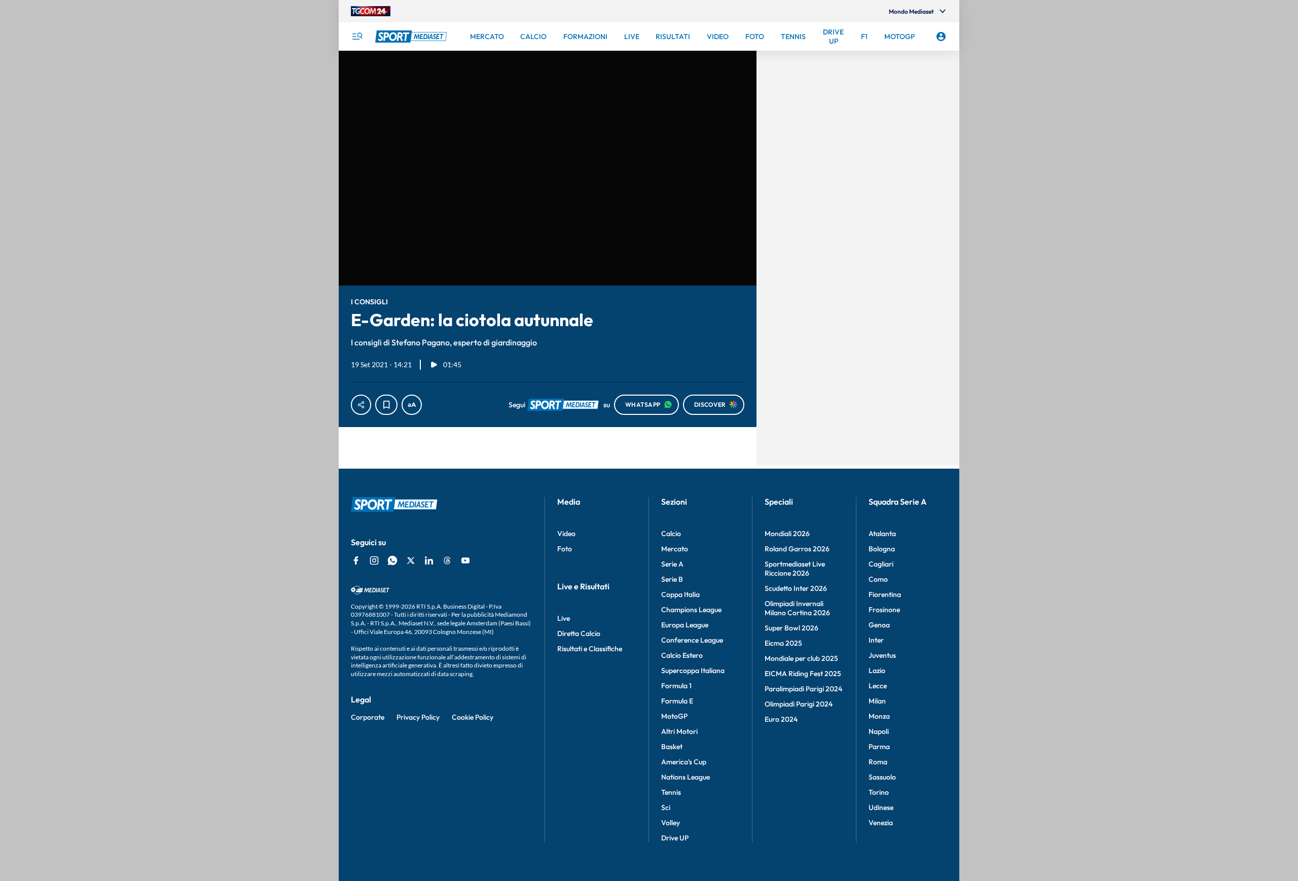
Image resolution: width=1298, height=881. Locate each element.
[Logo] (412, 36)
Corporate (367, 717)
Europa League (684, 624)
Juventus (882, 655)
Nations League (685, 777)
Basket (671, 746)
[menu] (357, 36)
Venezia (881, 822)
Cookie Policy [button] (472, 717)
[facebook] (356, 560)
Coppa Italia (680, 594)
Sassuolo (882, 777)
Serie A (672, 564)
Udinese (881, 807)
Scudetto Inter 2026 (796, 588)
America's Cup (683, 761)
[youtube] (465, 560)
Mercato (674, 548)
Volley (670, 822)
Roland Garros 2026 (797, 548)
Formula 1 (676, 685)
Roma (878, 761)
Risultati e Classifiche (589, 648)
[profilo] (941, 36)
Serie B (672, 579)
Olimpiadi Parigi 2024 (799, 704)
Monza (879, 716)
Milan (877, 701)
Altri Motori (679, 731)
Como (878, 579)
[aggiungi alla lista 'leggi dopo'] (386, 405)
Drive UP (675, 837)
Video (566, 533)
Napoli (879, 731)
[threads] (447, 560)
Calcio (671, 533)
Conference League (692, 640)
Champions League (691, 609)
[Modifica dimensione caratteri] (412, 405)
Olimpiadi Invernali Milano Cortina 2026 (797, 608)
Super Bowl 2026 (791, 627)
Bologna (882, 548)
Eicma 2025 (783, 643)
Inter (876, 640)
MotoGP (674, 716)
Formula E (677, 701)
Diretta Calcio (578, 633)
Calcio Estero (682, 655)
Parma (879, 746)
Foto (564, 548)
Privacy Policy (418, 717)
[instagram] (374, 560)
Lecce (878, 685)
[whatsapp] (392, 560)
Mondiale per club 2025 (801, 658)
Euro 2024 (781, 719)
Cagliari (881, 564)
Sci (665, 807)
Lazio (877, 670)
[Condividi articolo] (361, 405)
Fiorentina (885, 594)
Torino (879, 792)
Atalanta (882, 533)
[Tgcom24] (370, 11)
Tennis (671, 792)
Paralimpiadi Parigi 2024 (803, 688)
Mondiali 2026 (787, 533)
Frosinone (884, 609)
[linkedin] (429, 560)
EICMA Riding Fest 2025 (803, 673)
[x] (411, 560)
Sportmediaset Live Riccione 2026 (795, 568)
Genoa (879, 624)
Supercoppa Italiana (693, 670)
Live (563, 618)
